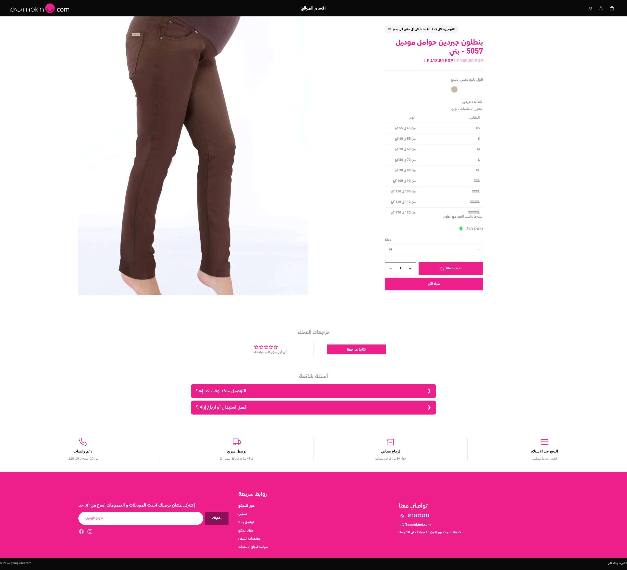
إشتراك (217, 518)
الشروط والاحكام (617, 563)
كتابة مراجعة (356, 349)
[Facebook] (81, 531)
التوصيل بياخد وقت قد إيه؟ (221, 391)
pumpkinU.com (21, 563)
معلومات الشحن (249, 538)
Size (388, 240)
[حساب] (601, 8)
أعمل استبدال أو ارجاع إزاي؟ (221, 407)
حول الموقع (246, 506)
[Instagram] (90, 531)
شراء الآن (434, 283)
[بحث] (590, 8)
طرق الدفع (245, 530)
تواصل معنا (246, 522)
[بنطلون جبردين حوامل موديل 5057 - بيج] (454, 89)
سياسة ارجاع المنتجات (253, 547)
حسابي (242, 514)
